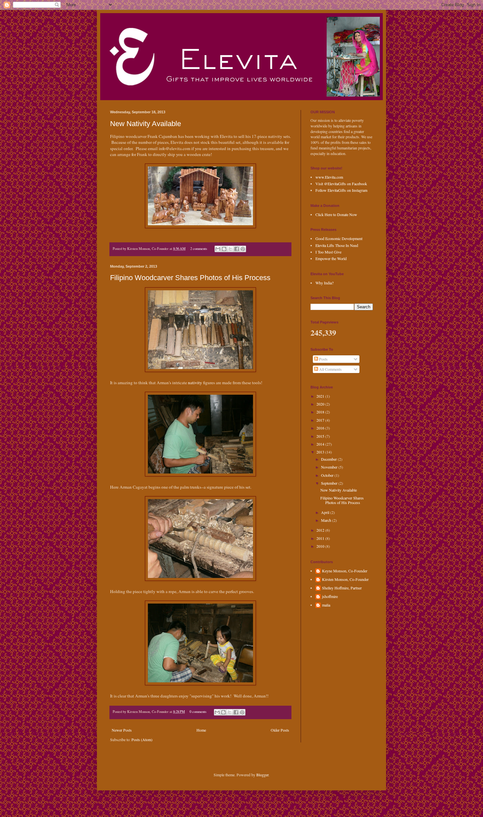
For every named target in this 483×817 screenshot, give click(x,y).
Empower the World (331, 258)
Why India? (324, 282)
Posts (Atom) (141, 739)
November (329, 467)
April (325, 512)
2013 (320, 451)
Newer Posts (122, 730)
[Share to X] (230, 249)
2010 (320, 546)
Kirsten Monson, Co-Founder (345, 579)
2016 (320, 428)
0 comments (198, 711)
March (326, 520)
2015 (320, 436)
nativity (195, 383)
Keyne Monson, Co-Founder (344, 570)
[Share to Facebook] (236, 249)
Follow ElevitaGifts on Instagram (341, 190)
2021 (320, 396)
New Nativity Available (145, 124)
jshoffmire (330, 596)
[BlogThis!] (224, 249)
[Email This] (218, 249)
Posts (323, 359)
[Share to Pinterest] (243, 249)
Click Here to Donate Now (336, 214)
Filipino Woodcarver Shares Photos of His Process (190, 278)
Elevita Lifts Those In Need (336, 245)
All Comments (330, 369)
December (329, 459)
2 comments (198, 248)
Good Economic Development (338, 238)
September (329, 483)
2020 (320, 404)
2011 (320, 538)
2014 (320, 444)
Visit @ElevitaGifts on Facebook (341, 183)
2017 (320, 420)
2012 (320, 530)
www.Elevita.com (329, 177)
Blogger (262, 774)
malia (326, 605)
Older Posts (280, 730)
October (327, 475)
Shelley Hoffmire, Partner (342, 587)
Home (201, 730)
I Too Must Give (328, 251)
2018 (320, 411)
